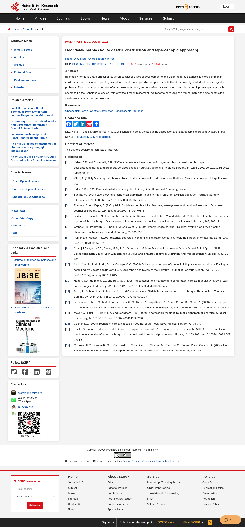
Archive (19, 64)
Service (153, 477)
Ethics (111, 482)
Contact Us (18, 225)
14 (67, 312)
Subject (72, 487)
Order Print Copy (22, 218)
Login (227, 6)
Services (145, 18)
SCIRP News (166, 522)
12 (67, 291)
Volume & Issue (156, 503)
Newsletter (18, 210)
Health (69, 41)
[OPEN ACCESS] (188, 6)
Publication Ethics (213, 487)
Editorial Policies (117, 487)
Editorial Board (23, 72)
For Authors (115, 493)
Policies (208, 477)
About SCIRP (118, 477)
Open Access (210, 482)
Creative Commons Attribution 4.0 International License (151, 461)
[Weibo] (48, 371)
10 (67, 264)
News (104, 18)
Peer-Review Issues (120, 498)
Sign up (106, 522)
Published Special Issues (28, 189)
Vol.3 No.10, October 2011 (92, 41)
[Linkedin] (37, 371)
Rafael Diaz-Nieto (76, 58)
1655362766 (25, 407)
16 (67, 329)
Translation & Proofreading (163, 493)
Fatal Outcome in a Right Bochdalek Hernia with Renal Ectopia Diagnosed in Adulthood (32, 111)
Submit (168, 18)
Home (19, 18)
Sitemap (73, 498)
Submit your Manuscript (134, 522)
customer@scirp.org (30, 392)
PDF (111, 63)
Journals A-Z (75, 482)
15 (67, 323)
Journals (63, 18)
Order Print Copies (158, 487)
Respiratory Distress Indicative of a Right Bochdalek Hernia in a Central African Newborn (33, 124)
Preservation (210, 493)
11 (67, 280)
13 (67, 302)
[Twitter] (14, 371)
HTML (121, 63)
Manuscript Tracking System (164, 482)
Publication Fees (25, 79)
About (124, 18)
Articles (40, 18)
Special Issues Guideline (28, 196)
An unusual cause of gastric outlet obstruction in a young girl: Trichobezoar (33, 147)
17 (67, 345)
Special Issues (116, 509)
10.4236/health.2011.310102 (89, 63)
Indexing (19, 87)
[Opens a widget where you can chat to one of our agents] (230, 520)
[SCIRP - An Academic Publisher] (34, 6)
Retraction (208, 498)
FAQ (14, 232)
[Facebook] (25, 371)
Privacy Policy (210, 503)
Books (85, 18)
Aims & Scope (23, 49)
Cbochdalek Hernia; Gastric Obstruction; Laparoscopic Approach (104, 110)
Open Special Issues (25, 181)
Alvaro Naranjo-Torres (101, 58)
